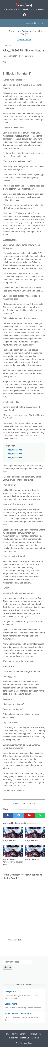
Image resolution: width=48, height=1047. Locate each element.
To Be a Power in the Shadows (19, 1013)
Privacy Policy (35, 1034)
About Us (35, 1038)
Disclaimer (13, 1038)
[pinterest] (29, 815)
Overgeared (10, 991)
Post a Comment (26, 56)
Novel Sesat (27, 1043)
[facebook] (24, 15)
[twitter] (18, 815)
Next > (32, 803)
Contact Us (24, 1038)
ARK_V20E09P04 (15, 450)
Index (24, 803)
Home (7, 1034)
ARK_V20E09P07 (15, 458)
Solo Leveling (11, 1004)
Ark (4, 62)
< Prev (16, 803)
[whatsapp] (40, 815)
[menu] (6, 23)
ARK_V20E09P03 (15, 454)
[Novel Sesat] (24, 5)
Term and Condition (20, 1034)
